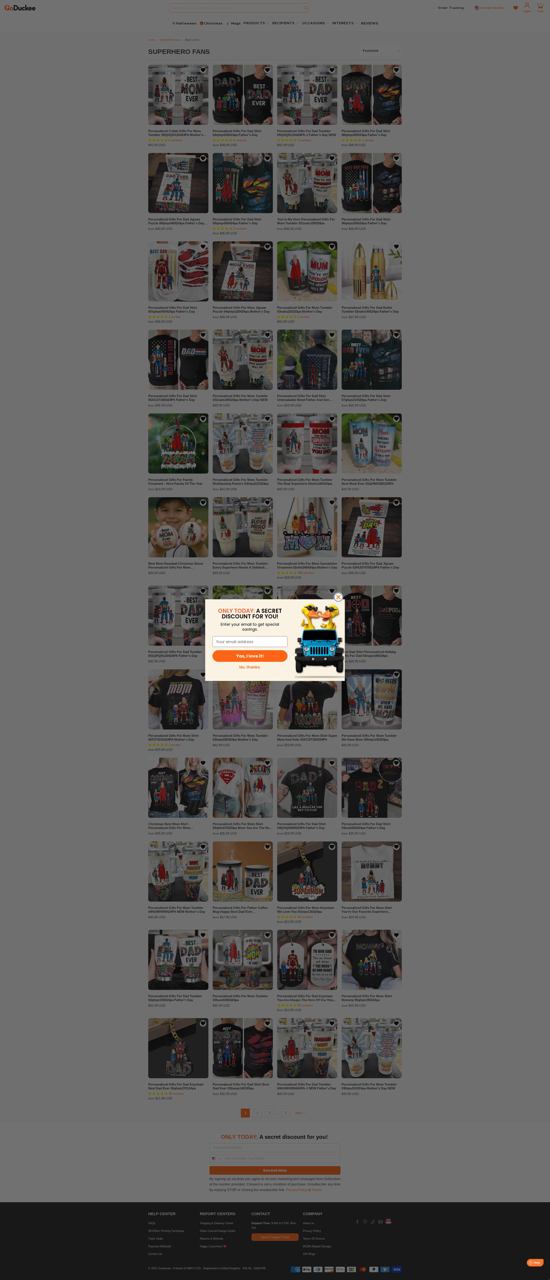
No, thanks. (250, 667)
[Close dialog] (338, 597)
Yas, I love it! (250, 656)
